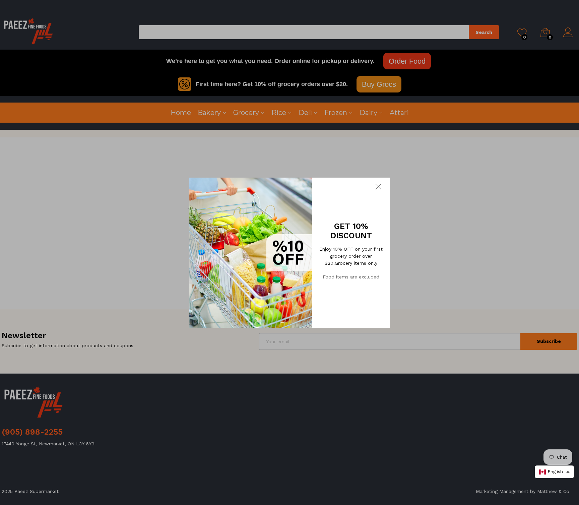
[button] (554, 472)
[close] (382, 186)
